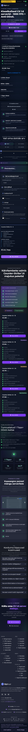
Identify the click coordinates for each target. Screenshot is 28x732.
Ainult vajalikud (7, 729)
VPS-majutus (7, 641)
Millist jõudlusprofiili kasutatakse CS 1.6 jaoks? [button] (13, 569)
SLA (22, 673)
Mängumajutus (8, 639)
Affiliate (8, 660)
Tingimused (22, 666)
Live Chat (21, 643)
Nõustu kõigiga (20, 729)
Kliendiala (21, 656)
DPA (22, 675)
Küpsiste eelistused (22, 677)
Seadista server (14, 24)
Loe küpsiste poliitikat (14, 727)
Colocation (8, 647)
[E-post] (8, 694)
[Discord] (2, 694)
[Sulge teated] (14, 1)
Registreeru (22, 660)
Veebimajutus (7, 643)
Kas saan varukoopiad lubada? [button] (11, 574)
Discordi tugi (14, 27)
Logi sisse (21, 658)
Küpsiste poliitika (21, 671)
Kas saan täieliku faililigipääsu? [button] (11, 564)
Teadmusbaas (22, 647)
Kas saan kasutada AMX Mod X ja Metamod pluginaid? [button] (12, 558)
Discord (22, 645)
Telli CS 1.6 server (14, 622)
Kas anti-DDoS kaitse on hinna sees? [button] (13, 583)
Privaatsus (22, 669)
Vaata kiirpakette (14, 73)
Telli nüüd (15, 256)
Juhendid (21, 639)
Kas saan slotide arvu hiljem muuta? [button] (13, 579)
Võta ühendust (15, 626)
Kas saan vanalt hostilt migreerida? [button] (13, 592)
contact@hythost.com (10, 701)
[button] (3, 502)
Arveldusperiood (6, 180)
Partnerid (7, 658)
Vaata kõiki (8, 650)
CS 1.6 (21, 31)
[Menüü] (25, 5)
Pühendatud (7, 645)
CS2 (8, 31)
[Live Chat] (5, 694)
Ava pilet (21, 641)
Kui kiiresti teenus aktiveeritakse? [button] (12, 587)
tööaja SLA (7, 712)
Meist (7, 656)
